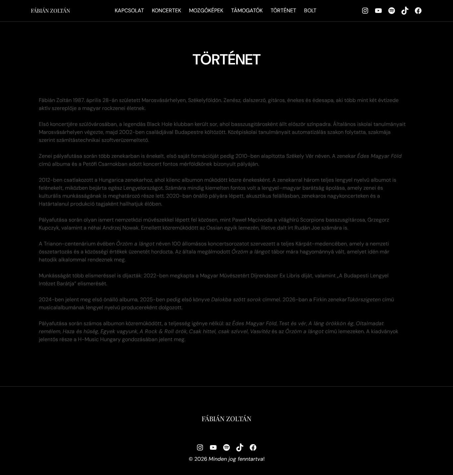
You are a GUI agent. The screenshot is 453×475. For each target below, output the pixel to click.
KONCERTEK (166, 10)
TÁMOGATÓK (247, 10)
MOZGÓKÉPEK (206, 10)
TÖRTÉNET (283, 10)
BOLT (310, 10)
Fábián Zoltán (50, 10)
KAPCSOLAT (129, 10)
